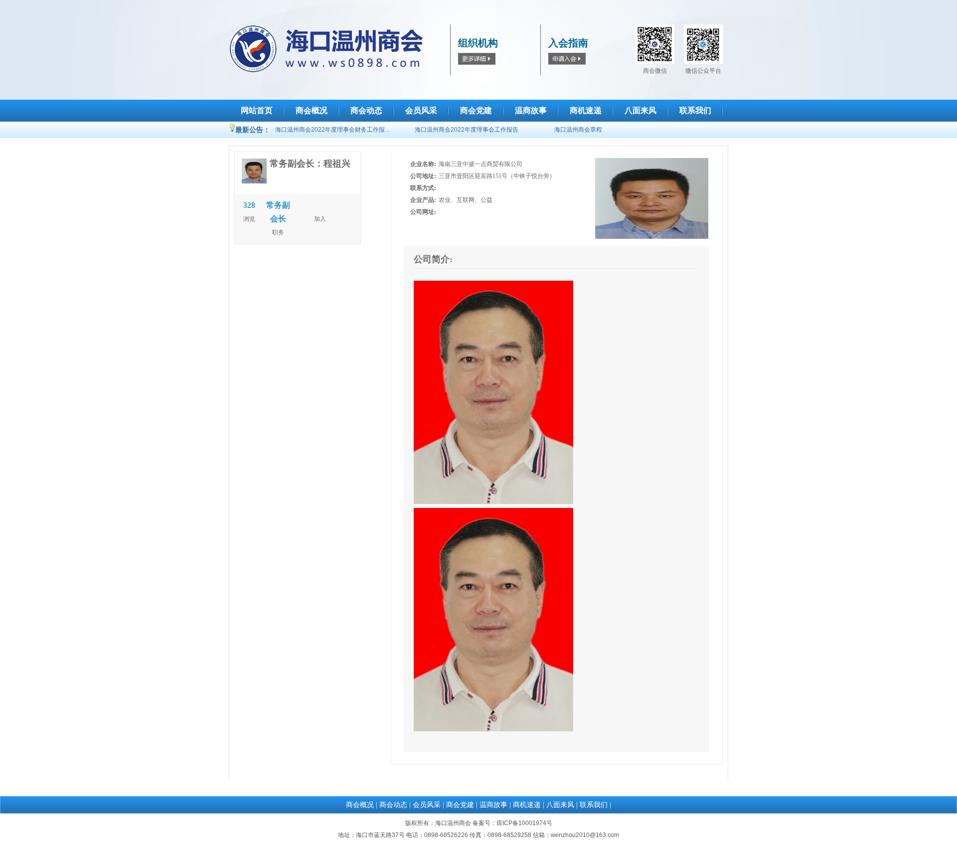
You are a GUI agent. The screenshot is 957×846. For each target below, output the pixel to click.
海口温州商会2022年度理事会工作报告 (466, 129)
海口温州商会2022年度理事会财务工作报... (332, 129)
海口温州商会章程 (578, 129)
